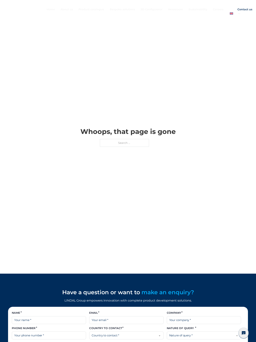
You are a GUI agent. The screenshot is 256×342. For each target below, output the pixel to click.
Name (16, 312)
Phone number (24, 328)
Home (51, 9)
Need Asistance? (244, 333)
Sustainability (198, 9)
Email (93, 312)
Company (174, 312)
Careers (218, 9)
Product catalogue (91, 9)
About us (67, 9)
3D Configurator (151, 9)
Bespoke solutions (122, 9)
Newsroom (175, 9)
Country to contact (105, 328)
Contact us (244, 9)
